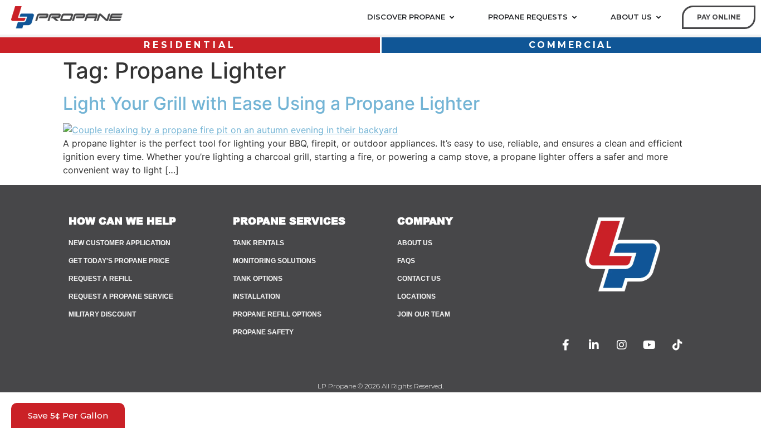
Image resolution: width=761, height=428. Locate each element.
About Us (414, 243)
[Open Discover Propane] (451, 17)
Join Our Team (423, 314)
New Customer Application (119, 243)
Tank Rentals (258, 243)
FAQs (406, 261)
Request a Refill (100, 279)
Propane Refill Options (277, 314)
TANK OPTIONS (257, 279)
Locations (416, 296)
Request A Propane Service (121, 296)
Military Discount (102, 314)
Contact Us (419, 279)
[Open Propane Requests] (574, 17)
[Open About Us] (658, 17)
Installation (256, 296)
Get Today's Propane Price (119, 261)
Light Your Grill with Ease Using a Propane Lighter (271, 103)
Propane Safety (263, 332)
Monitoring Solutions (274, 261)
